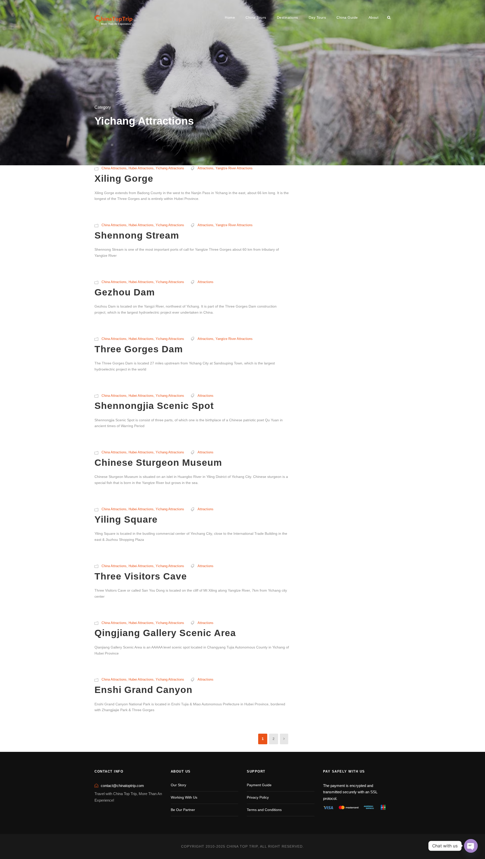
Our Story (178, 785)
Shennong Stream (136, 235)
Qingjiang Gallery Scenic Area (165, 633)
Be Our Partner (183, 810)
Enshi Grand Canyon (143, 690)
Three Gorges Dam (138, 349)
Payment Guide (259, 785)
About (374, 17)
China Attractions (114, 168)
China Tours (256, 17)
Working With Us (184, 797)
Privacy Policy (258, 797)
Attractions (205, 168)
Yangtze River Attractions (234, 168)
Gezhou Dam (124, 292)
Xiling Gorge (123, 178)
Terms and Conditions (264, 810)
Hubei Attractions (141, 168)
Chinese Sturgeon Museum (158, 462)
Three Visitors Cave (140, 576)
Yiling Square (126, 519)
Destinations (287, 17)
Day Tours (317, 17)
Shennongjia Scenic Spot (154, 406)
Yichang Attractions (170, 168)
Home (230, 17)
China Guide (347, 17)
